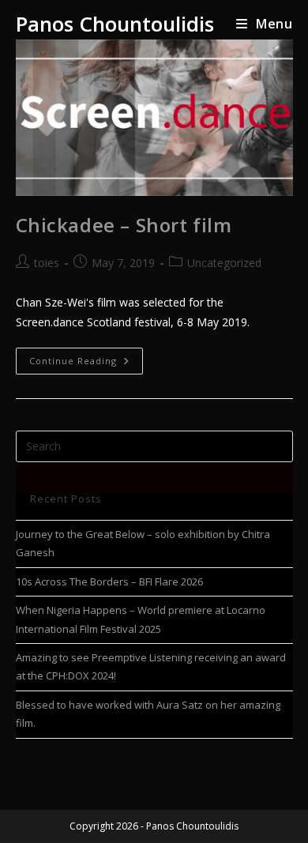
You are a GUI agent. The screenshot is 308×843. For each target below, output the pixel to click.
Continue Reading (86, 357)
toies (46, 262)
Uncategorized (224, 262)
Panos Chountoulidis (115, 23)
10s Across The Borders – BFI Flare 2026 (109, 581)
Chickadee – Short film (124, 225)
